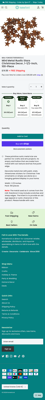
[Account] (37, 7)
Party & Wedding (9, 278)
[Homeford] (22, 7)
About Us (6, 303)
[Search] (7, 7)
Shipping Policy (8, 306)
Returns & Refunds (10, 310)
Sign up (8, 349)
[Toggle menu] (2, 7)
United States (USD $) (13, 386)
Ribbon (5, 267)
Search (5, 299)
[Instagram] (11, 356)
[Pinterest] (23, 356)
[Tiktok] (19, 356)
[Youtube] (15, 356)
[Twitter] (3, 356)
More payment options (22, 149)
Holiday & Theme (9, 275)
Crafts (4, 271)
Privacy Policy (8, 317)
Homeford (11, 392)
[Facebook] (7, 356)
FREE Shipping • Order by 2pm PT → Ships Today (24, 2)
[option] (22, 32)
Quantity (6, 128)
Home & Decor (8, 282)
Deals (4, 286)
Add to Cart (22, 136)
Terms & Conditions (10, 314)
